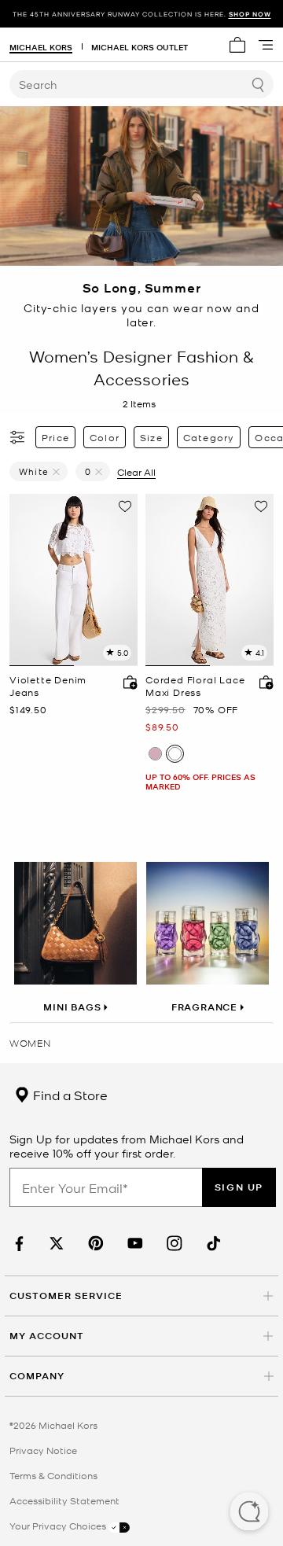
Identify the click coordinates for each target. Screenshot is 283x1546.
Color (104, 437)
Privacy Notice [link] (43, 1450)
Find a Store (69, 1094)
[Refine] (18, 437)
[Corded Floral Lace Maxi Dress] (209, 580)
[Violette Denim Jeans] (73, 580)
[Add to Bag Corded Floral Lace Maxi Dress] (263, 682)
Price (55, 437)
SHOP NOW (250, 13)
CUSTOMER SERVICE (66, 1295)
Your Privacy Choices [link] (58, 1525)
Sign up (239, 1187)
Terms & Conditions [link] (53, 1475)
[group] (141, 14)
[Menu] (266, 45)
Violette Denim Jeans (47, 686)
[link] (17, 1243)
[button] (249, 1513)
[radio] (155, 754)
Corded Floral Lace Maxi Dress (194, 686)
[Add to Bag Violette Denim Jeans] (127, 682)
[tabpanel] (73, 580)
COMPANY (36, 1375)
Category (209, 437)
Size (151, 437)
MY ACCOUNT (46, 1335)
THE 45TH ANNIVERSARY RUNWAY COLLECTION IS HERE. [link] (142, 13)
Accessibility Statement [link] (64, 1500)
